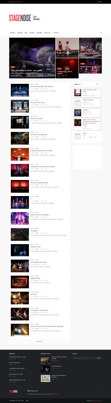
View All (98, 84)
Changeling (85, 109)
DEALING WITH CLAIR (38, 102)
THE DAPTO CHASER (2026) (39, 134)
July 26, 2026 (83, 55)
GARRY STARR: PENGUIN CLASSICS (42, 150)
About (27, 400)
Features (20, 32)
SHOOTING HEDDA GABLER (39, 182)
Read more (55, 394)
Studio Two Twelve (97, 400)
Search (98, 358)
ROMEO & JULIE (35, 247)
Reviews (12, 32)
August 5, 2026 (60, 75)
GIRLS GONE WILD (88, 100)
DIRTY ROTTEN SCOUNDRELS (40, 214)
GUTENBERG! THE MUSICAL (39, 310)
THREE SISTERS (35, 278)
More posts (40, 341)
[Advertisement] (72, 18)
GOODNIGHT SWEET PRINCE (17, 368)
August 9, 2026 (14, 75)
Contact (56, 32)
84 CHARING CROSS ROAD (39, 262)
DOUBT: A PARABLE (37, 118)
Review (12, 67)
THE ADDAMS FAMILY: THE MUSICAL (42, 86)
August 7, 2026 (60, 55)
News (26, 32)
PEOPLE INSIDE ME (64, 53)
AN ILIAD (33, 294)
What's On (47, 32)
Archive (32, 32)
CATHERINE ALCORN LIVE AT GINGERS (43, 166)
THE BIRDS (34, 231)
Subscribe (99, 1)
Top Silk (85, 133)
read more (53, 91)
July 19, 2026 (83, 71)
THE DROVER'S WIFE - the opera (17, 357)
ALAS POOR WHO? (57, 366)
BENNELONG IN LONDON (89, 53)
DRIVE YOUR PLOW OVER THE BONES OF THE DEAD (47, 326)
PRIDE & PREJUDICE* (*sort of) (17, 380)
